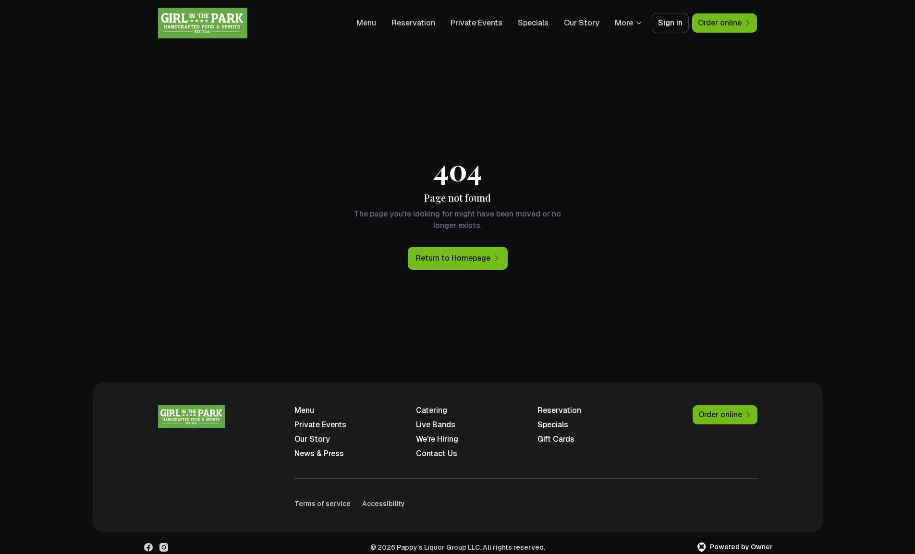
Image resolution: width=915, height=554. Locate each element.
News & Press (319, 453)
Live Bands (435, 425)
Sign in (670, 23)
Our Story (581, 23)
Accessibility (383, 503)
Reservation (413, 23)
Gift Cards (555, 439)
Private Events (476, 23)
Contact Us (436, 453)
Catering (431, 410)
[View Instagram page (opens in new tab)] (164, 547)
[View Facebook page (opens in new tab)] (148, 547)
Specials (533, 23)
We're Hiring (437, 439)
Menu (366, 23)
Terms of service (322, 503)
